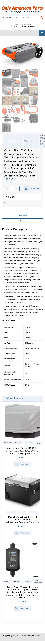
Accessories (9, 141)
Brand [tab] (22, 221)
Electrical (29, 442)
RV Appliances (28, 141)
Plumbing (19, 141)
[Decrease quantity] (17, 188)
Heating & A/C (39, 442)
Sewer (36, 141)
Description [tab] (22, 216)
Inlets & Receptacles (38, 581)
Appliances (19, 442)
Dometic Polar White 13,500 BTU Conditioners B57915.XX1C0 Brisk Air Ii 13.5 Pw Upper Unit (22, 451)
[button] (39, 46)
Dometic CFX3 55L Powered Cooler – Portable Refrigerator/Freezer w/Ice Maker (22, 520)
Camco (6, 203)
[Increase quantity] (6, 188)
